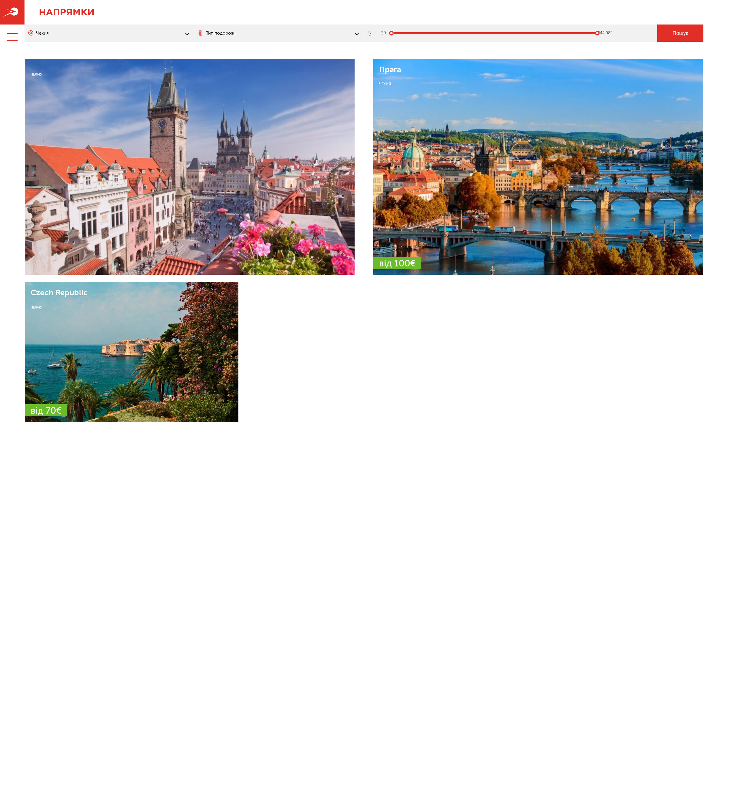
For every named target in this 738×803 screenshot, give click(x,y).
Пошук (680, 33)
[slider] (391, 33)
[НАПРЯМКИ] (12, 12)
